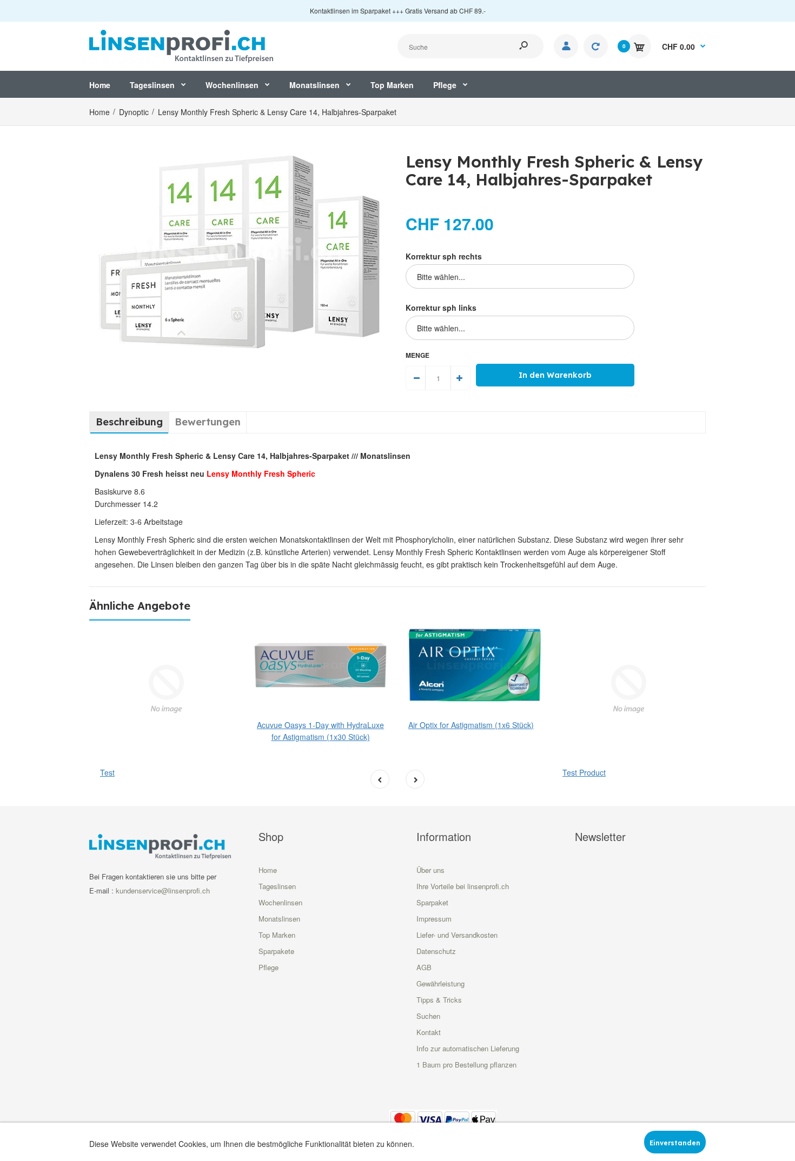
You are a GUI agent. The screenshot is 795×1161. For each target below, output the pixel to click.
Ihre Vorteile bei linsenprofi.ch (462, 886)
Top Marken (277, 935)
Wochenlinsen (280, 902)
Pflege (269, 967)
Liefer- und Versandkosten (457, 935)
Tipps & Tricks (439, 1000)
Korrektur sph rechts (444, 256)
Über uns (430, 870)
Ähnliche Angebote (139, 605)
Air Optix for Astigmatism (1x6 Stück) (471, 724)
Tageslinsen (277, 886)
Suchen (428, 1016)
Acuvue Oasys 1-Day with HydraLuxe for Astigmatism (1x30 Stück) (320, 730)
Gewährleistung (440, 983)
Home (268, 870)
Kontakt (428, 1032)
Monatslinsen (279, 918)
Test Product (584, 772)
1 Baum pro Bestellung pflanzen (466, 1064)
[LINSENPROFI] (181, 44)
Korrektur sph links (441, 307)
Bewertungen (208, 422)
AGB (424, 967)
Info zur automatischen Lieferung (467, 1048)
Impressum (434, 918)
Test (107, 772)
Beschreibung (129, 422)
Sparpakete (276, 951)
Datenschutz (436, 951)
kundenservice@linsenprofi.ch (163, 890)
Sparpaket (432, 902)
